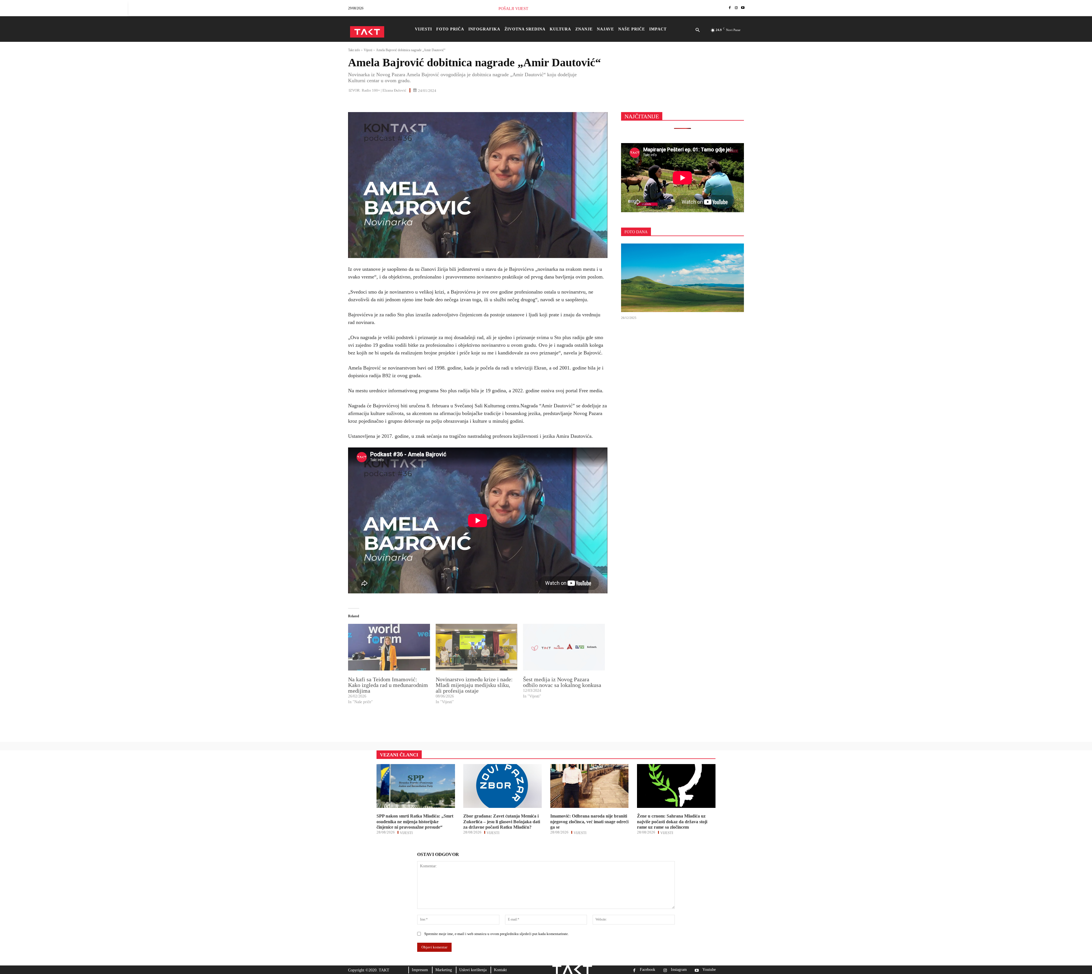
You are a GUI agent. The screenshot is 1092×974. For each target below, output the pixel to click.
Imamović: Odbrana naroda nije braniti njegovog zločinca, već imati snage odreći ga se (589, 821)
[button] (697, 30)
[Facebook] (730, 8)
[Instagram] (736, 8)
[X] (367, 102)
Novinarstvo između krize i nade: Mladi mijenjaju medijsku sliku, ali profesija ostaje (474, 685)
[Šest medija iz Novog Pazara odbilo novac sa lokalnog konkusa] (564, 647)
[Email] (393, 102)
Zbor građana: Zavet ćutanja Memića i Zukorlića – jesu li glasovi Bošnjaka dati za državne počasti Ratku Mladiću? (501, 821)
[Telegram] (406, 102)
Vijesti (368, 50)
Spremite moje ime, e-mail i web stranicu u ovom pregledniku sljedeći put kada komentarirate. (496, 934)
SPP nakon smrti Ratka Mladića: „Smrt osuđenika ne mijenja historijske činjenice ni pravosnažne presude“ (415, 821)
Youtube (709, 970)
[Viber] (419, 102)
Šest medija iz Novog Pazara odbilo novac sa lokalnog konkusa (562, 682)
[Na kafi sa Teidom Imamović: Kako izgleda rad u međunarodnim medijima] (389, 647)
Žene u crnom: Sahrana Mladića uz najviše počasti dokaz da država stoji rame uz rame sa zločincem (672, 821)
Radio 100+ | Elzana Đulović (384, 90)
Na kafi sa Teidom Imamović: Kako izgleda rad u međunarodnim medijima (388, 685)
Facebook (647, 970)
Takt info (354, 50)
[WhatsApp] (380, 102)
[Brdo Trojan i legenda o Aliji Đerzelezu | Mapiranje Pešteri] (682, 278)
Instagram (679, 970)
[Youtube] (742, 8)
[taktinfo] (367, 32)
